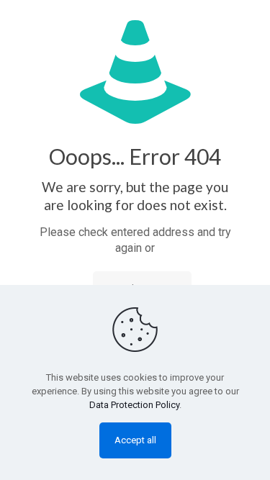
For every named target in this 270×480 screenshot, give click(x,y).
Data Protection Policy (134, 404)
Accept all (135, 440)
